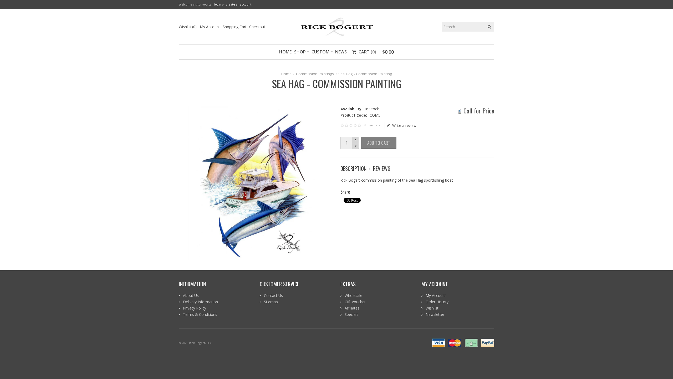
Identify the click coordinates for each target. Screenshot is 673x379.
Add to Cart (378, 142)
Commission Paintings (315, 73)
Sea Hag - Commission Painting (365, 73)
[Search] (489, 27)
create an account (238, 4)
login (217, 4)
